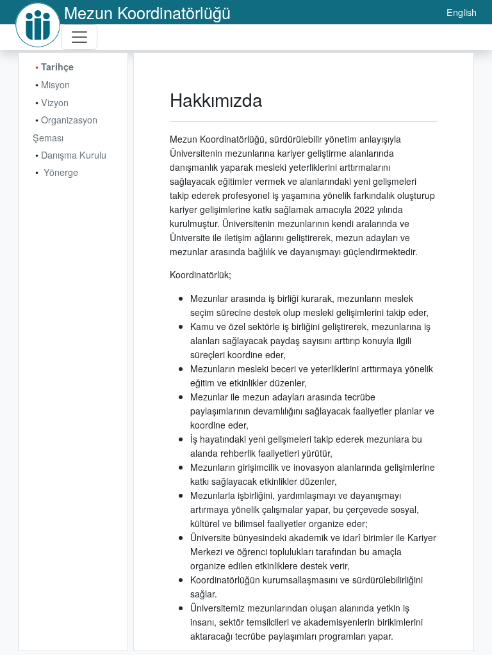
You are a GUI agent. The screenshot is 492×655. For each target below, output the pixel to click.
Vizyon (55, 102)
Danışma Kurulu (73, 154)
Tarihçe (57, 66)
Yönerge (61, 171)
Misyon (55, 84)
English (462, 12)
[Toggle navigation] (79, 37)
